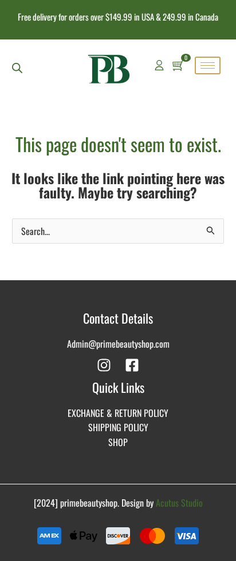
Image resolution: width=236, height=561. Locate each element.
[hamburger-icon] (208, 65)
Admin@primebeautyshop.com (118, 344)
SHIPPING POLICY (118, 427)
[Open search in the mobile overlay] (17, 67)
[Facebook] (132, 365)
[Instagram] (104, 365)
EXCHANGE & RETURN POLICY (118, 413)
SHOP (118, 442)
